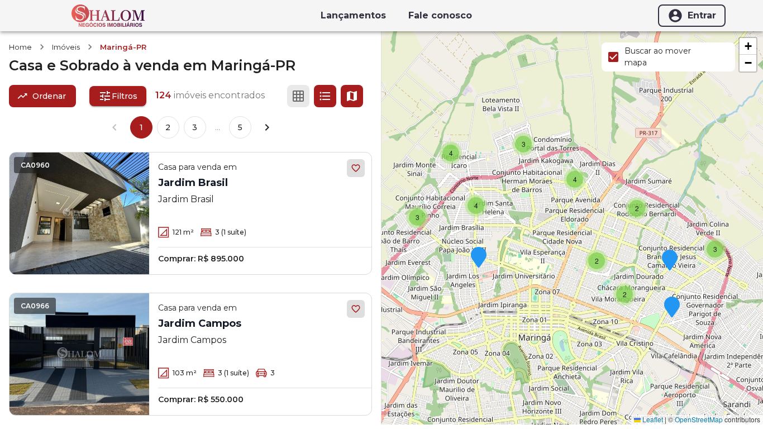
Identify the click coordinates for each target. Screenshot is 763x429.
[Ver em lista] (325, 96)
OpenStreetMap (699, 419)
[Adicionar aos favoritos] (356, 168)
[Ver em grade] (298, 96)
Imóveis (66, 46)
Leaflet (652, 419)
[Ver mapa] (352, 96)
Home (20, 46)
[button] (672, 308)
